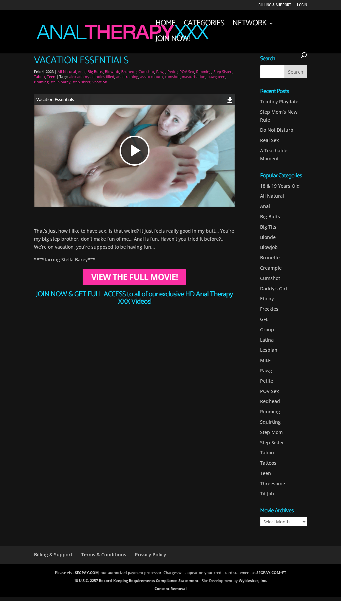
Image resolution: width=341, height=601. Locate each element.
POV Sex (186, 71)
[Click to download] (230, 99)
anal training (127, 76)
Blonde (268, 237)
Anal (82, 71)
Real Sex (269, 140)
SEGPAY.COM (87, 572)
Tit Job (267, 493)
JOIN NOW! (172, 41)
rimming (41, 81)
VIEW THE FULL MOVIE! (134, 277)
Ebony (267, 298)
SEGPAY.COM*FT (271, 572)
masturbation (193, 76)
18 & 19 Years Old (280, 186)
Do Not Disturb (276, 130)
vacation (100, 81)
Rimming (203, 71)
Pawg (161, 71)
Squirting (270, 422)
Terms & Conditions (103, 554)
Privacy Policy (150, 554)
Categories (204, 25)
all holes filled (102, 76)
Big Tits (268, 227)
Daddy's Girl (273, 288)
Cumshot (146, 71)
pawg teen (216, 76)
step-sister (82, 81)
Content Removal (170, 588)
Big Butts (95, 71)
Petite (172, 71)
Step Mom (271, 432)
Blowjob (112, 71)
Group (267, 329)
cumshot (172, 76)
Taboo (39, 76)
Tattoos (268, 463)
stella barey (61, 81)
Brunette (129, 71)
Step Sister (222, 71)
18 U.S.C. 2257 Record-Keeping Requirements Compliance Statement (136, 580)
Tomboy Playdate (279, 101)
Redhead (270, 401)
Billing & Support (274, 5)
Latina (267, 340)
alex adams (79, 76)
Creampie (271, 268)
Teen (51, 76)
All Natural (67, 71)
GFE (264, 319)
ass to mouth (151, 76)
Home (165, 25)
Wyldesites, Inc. (253, 580)
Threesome (272, 483)
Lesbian (268, 350)
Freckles (269, 309)
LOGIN (302, 5)
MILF (265, 360)
